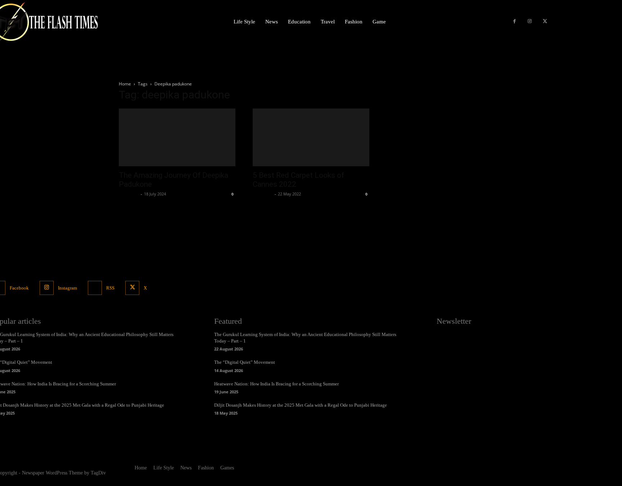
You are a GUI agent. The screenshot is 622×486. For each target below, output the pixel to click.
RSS (110, 288)
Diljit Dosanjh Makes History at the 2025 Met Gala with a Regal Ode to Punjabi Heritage (300, 405)
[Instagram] (530, 22)
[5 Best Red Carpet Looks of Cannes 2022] (311, 137)
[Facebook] (514, 22)
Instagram (67, 288)
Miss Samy (129, 193)
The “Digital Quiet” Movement (244, 362)
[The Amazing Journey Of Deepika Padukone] (177, 137)
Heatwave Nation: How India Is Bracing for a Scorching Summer (276, 383)
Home (125, 84)
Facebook (19, 288)
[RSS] (95, 288)
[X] (545, 22)
